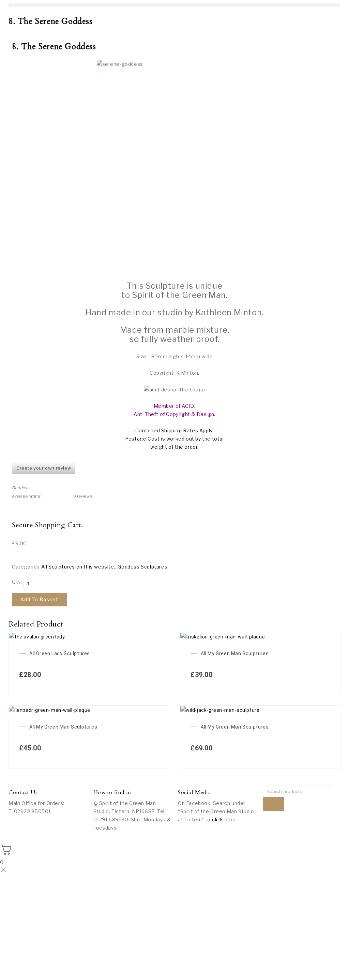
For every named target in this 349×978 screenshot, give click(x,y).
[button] (174, 5)
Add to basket (39, 599)
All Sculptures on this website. (78, 567)
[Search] (273, 804)
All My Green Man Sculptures (235, 653)
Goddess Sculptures (142, 567)
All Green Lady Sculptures (59, 653)
